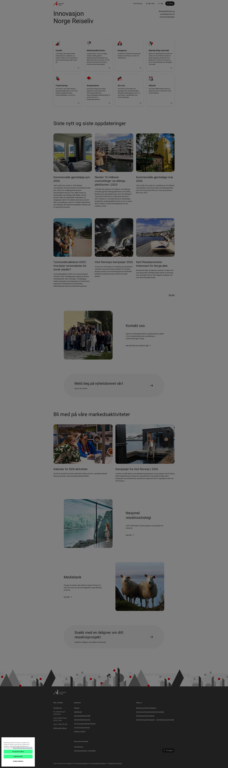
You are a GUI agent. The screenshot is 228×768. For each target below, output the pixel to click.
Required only (18, 756)
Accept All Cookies (18, 751)
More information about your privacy (22, 748)
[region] (18, 752)
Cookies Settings (18, 761)
